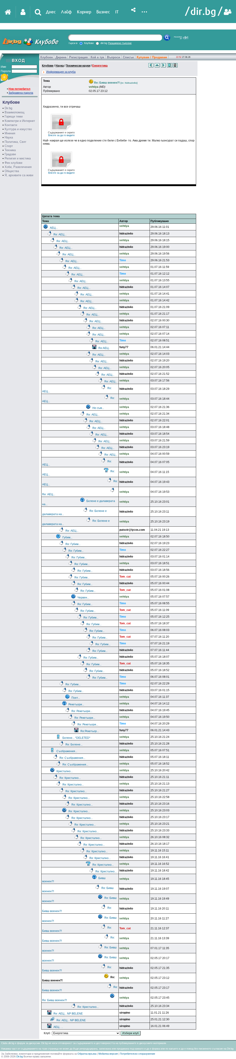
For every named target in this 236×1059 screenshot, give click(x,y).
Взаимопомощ (14, 112)
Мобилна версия (108, 1053)
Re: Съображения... (72, 758)
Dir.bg (8, 108)
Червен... (83, 597)
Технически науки (78, 65)
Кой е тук (97, 57)
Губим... (67, 537)
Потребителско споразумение (137, 1053)
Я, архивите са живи (19, 175)
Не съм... (98, 408)
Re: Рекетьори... (81, 711)
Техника (10, 150)
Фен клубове (13, 162)
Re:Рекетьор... (89, 731)
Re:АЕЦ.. (104, 348)
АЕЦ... (54, 227)
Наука (9, 137)
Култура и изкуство (18, 129)
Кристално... (64, 771)
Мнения (10, 133)
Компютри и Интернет (20, 121)
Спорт (9, 146)
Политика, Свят (15, 142)
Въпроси (113, 57)
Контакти (11, 125)
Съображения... (66, 751)
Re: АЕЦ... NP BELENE (68, 1013)
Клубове (46, 57)
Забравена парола (21, 92)
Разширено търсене (120, 43)
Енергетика (100, 65)
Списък (128, 57)
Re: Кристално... (70, 778)
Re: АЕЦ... (59, 234)
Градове (10, 154)
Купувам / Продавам (152, 57)
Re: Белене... (74, 744)
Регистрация (78, 57)
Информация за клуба (61, 71)
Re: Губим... (72, 544)
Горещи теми (14, 116)
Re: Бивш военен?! (54, 1000)
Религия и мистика (18, 158)
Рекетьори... (76, 704)
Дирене (61, 57)
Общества (12, 171)
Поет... (75, 697)
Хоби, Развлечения (18, 167)
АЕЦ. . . (58, 1027)
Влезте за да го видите (61, 134)
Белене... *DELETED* (76, 737)
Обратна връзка (86, 1053)
